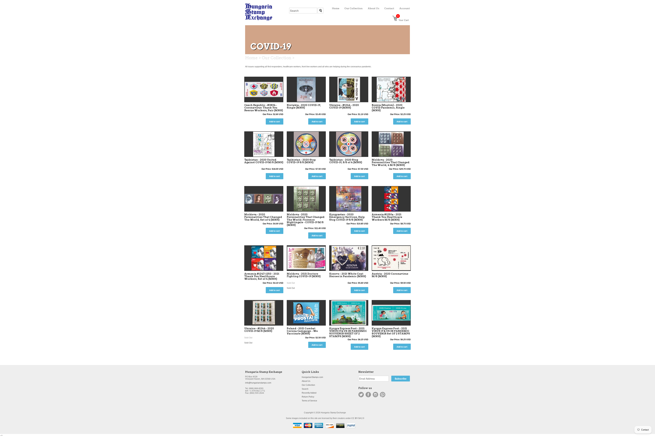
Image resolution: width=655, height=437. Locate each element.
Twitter (361, 394)
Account (404, 8)
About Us (306, 381)
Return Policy (308, 397)
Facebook (368, 394)
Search (305, 389)
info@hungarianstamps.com (258, 383)
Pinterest (382, 394)
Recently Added (309, 393)
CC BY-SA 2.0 (357, 418)
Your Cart (403, 20)
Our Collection (308, 385)
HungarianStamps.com (312, 377)
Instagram (375, 394)
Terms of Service (309, 401)
